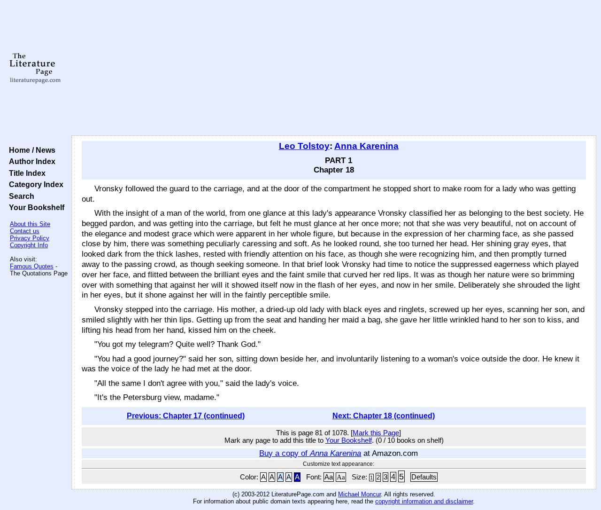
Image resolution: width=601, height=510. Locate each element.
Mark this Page (376, 433)
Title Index (25, 173)
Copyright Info (29, 245)
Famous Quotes (32, 266)
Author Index (30, 161)
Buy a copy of (310, 453)
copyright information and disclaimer (424, 501)
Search (19, 196)
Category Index (34, 184)
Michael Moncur (359, 494)
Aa (328, 477)
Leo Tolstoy (304, 146)
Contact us (24, 231)
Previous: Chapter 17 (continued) (186, 416)
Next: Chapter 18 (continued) (383, 416)
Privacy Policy (29, 238)
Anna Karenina (366, 146)
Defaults (424, 477)
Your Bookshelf (34, 207)
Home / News (30, 150)
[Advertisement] (334, 68)
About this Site (30, 224)
